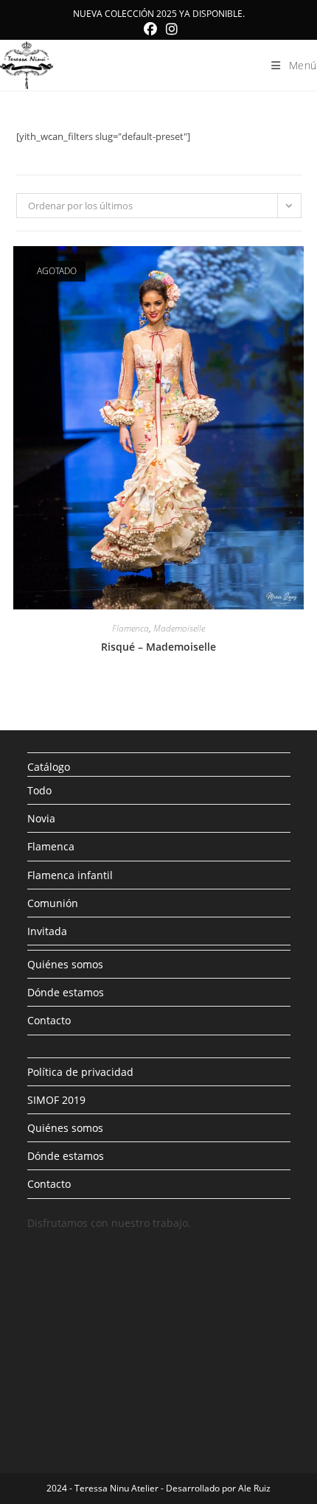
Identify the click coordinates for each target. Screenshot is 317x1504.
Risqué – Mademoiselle (158, 647)
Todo (39, 790)
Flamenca (130, 628)
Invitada (47, 931)
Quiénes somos (65, 964)
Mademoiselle (179, 628)
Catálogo (48, 767)
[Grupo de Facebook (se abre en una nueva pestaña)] (150, 29)
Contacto (49, 1020)
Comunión (52, 903)
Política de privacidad (80, 1072)
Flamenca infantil (70, 875)
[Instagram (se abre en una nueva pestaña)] (169, 29)
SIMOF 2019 (56, 1100)
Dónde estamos (65, 992)
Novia (41, 818)
